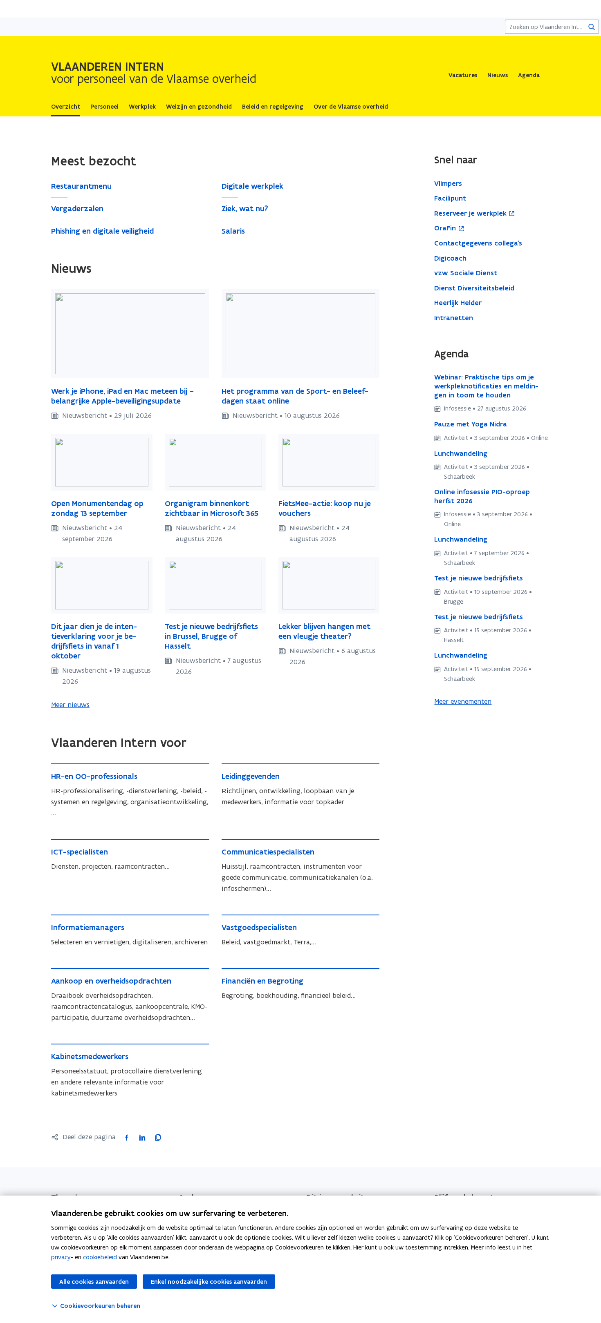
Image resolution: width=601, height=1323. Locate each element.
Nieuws (497, 75)
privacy (61, 1257)
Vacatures (463, 75)
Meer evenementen (462, 701)
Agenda (529, 75)
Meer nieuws (70, 704)
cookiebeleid (100, 1257)
